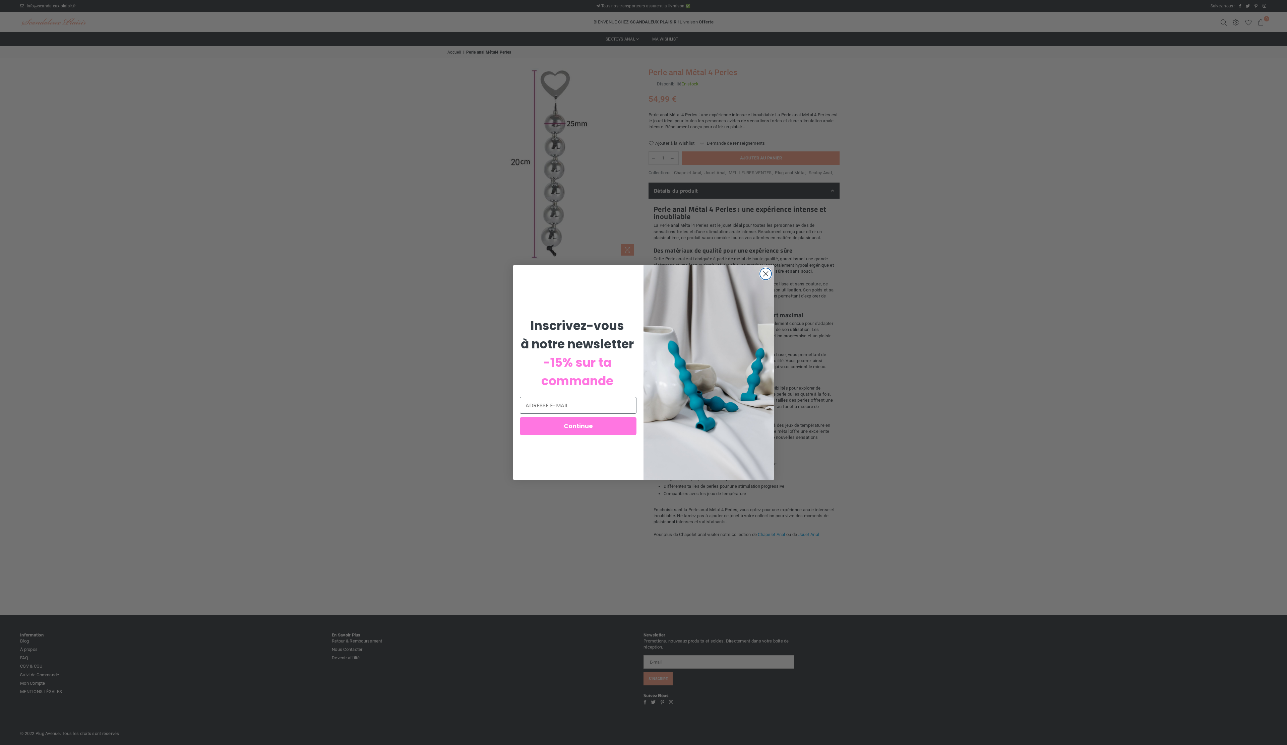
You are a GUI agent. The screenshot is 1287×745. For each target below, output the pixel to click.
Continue (578, 426)
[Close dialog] (766, 274)
